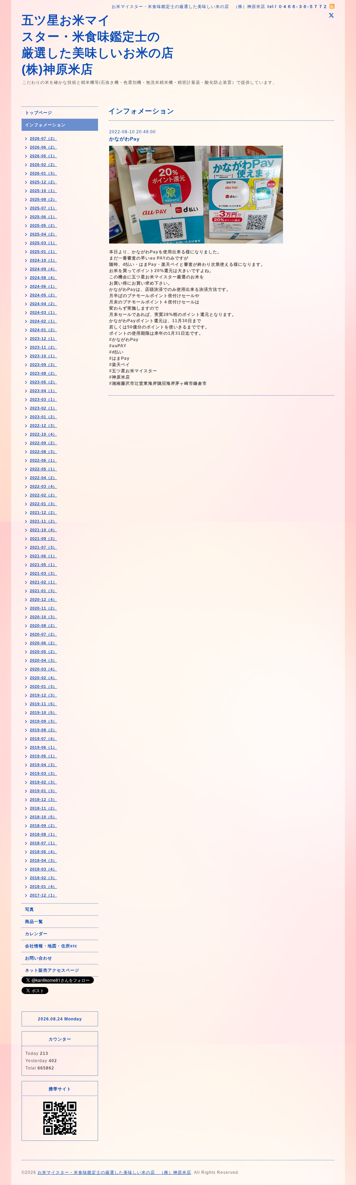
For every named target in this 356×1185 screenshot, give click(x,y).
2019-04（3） (43, 765)
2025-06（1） (43, 217)
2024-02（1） (43, 321)
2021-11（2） (43, 521)
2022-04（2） (43, 478)
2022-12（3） (43, 425)
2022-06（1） (43, 460)
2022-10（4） (43, 434)
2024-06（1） (43, 286)
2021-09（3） (43, 538)
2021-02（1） (43, 582)
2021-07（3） (43, 547)
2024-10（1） (43, 260)
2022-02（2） (43, 495)
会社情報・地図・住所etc (51, 946)
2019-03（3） (43, 773)
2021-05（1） (43, 565)
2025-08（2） (43, 199)
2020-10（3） (43, 617)
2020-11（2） (43, 608)
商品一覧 (34, 921)
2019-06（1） (43, 747)
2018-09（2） (43, 826)
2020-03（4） (43, 669)
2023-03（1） (43, 399)
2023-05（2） (43, 382)
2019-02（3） (43, 782)
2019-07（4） (43, 739)
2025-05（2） (43, 225)
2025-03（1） (43, 243)
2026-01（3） (43, 173)
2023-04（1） (43, 391)
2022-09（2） (43, 443)
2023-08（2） (43, 373)
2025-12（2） (43, 182)
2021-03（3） (43, 573)
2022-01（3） (43, 504)
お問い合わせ (38, 958)
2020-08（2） (43, 625)
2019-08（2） (43, 730)
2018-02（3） (43, 878)
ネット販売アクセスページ (52, 970)
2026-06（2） (43, 147)
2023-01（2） (43, 417)
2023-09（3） (43, 365)
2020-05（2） (43, 652)
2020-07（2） (43, 634)
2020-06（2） (43, 643)
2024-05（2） (43, 295)
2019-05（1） (43, 756)
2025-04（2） (43, 234)
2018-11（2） (43, 808)
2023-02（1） (43, 408)
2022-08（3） (43, 452)
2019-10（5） (43, 712)
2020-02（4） (43, 678)
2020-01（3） (43, 686)
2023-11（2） (43, 347)
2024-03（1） (43, 312)
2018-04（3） (43, 860)
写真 (29, 909)
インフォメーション (45, 124)
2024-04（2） (43, 304)
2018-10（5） (43, 817)
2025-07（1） (43, 208)
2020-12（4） (43, 599)
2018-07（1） (43, 843)
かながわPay (124, 139)
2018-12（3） (43, 799)
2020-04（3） (43, 660)
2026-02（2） (43, 164)
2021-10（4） (43, 530)
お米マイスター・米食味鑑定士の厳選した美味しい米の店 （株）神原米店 (114, 1172)
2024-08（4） (43, 278)
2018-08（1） (43, 834)
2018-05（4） (43, 852)
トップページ (38, 112)
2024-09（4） (43, 269)
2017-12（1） (43, 895)
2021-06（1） (43, 556)
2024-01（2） (43, 330)
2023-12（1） (43, 338)
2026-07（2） (43, 138)
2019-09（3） (43, 721)
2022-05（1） (43, 469)
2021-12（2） (43, 512)
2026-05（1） (43, 156)
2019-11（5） (43, 704)
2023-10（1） (43, 356)
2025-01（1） (43, 251)
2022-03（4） (43, 486)
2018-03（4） (43, 869)
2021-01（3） (43, 591)
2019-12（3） (43, 695)
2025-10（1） (43, 191)
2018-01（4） (43, 886)
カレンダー (36, 933)
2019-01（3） (43, 791)
